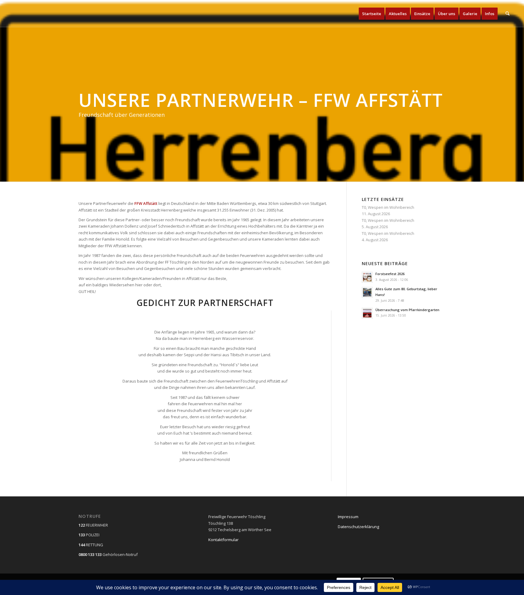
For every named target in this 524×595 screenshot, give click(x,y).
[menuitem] (371, 13)
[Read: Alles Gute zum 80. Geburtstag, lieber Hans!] (367, 292)
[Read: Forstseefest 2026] (367, 277)
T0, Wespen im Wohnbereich (388, 207)
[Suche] (507, 13)
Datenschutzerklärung (358, 526)
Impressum (348, 516)
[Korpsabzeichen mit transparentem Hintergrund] (21, 13)
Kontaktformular (223, 539)
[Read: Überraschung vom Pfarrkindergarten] (367, 313)
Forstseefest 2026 (390, 273)
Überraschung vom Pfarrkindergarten (407, 309)
